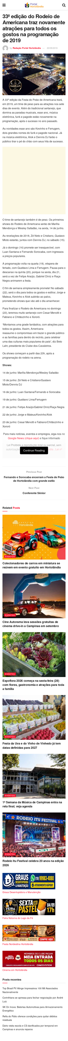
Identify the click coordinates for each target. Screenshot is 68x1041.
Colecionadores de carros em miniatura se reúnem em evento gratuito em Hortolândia (31, 565)
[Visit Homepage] (34, 5)
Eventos (10, 556)
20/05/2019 (52, 47)
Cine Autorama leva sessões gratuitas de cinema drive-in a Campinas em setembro (30, 624)
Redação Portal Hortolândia (27, 47)
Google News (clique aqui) (23, 438)
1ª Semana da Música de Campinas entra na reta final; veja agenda (32, 804)
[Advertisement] (34, 180)
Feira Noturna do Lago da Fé (17, 918)
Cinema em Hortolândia (14, 970)
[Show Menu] (4, 5)
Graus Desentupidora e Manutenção (21, 892)
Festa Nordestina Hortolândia (17, 944)
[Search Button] (64, 5)
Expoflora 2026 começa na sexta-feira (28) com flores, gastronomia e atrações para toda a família (33, 684)
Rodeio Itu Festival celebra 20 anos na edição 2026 (33, 863)
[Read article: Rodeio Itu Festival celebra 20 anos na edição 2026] (34, 834)
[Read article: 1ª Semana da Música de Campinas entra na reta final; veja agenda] (34, 776)
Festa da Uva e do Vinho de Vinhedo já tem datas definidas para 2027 (31, 745)
